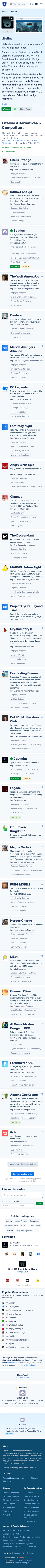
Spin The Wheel (25, 1560)
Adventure (34, 1221)
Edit (5, 104)
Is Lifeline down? (23, 1377)
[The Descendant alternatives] (5, 537)
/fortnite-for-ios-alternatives (14, 1060)
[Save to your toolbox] (8, 31)
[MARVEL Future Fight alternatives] (5, 568)
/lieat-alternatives (9, 954)
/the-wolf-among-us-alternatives (16, 274)
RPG (36, 1231)
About (5, 1481)
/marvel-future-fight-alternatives (16, 565)
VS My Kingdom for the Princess (20, 1340)
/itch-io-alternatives (10, 1129)
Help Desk (13, 1537)
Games (10, 1230)
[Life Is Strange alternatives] (5, 161)
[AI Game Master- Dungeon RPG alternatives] (5, 1025)
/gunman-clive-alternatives (13, 989)
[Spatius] (5, 232)
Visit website (15, 778)
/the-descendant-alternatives (14, 533)
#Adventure (17, 147)
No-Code (11, 1531)
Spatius (21, 1397)
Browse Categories (11, 1493)
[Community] (36, 4)
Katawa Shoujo (10, 84)
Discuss (34, 1478)
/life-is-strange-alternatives (13, 157)
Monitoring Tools (10, 1547)
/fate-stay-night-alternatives (14, 423)
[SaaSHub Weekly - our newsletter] (32, 4)
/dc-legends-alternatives (12, 385)
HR (28, 1540)
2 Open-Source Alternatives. (21, 140)
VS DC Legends (12, 1306)
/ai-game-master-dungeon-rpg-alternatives (20, 1021)
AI (4, 1531)
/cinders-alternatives (10, 313)
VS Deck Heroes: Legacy (16, 1332)
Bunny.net (23, 1558)
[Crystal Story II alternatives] (5, 630)
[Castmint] (5, 760)
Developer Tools (23, 1531)
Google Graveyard (31, 1511)
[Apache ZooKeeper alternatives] (5, 1096)
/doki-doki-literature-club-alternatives (18, 715)
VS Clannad (11, 1317)
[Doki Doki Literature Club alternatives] (5, 718)
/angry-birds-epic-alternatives (14, 462)
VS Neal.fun (11, 1336)
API (11, 1481)
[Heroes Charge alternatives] (5, 922)
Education (32, 1547)
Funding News (9, 1507)
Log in (5, 1201)
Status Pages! (9, 1504)
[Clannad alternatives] (5, 498)
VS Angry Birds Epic (14, 1329)
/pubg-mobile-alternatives (13, 882)
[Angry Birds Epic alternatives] (5, 466)
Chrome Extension (11, 1500)
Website (6, 109)
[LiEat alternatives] (5, 958)
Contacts (25, 1478)
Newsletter (7, 1515)
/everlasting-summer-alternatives (16, 671)
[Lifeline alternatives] (8, 22)
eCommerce (20, 1540)
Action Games (20, 1221)
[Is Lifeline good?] (15, 109)
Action (9, 1221)
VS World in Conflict (14, 1325)
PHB (5, 607)
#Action (27, 147)
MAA (5, 348)
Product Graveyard (32, 1507)
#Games (5, 147)
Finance (22, 1547)
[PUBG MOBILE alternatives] (5, 885)
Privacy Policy (20, 1553)
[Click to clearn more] (22, 1426)
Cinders (33, 91)
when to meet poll (22, 1563)
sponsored (9, 1433)
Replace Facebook (31, 1496)
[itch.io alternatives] (5, 1133)
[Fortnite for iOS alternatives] (5, 1064)
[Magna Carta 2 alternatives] (5, 848)
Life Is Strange (31, 81)
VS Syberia (10, 1343)
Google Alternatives (32, 1500)
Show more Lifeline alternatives (23, 1164)
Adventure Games (11, 1226)
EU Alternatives (13, 1363)
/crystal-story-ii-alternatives (14, 626)
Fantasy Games (34, 1226)
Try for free (15, 267)
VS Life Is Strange (13, 1314)
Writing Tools (8, 1543)
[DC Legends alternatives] (5, 388)
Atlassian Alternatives (33, 1504)
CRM (5, 1537)
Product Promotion (11, 1478)
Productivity (25, 1537)
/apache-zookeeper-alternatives (15, 1092)
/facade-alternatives (10, 785)
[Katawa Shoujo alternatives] (5, 193)
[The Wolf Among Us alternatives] (5, 277)
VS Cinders (11, 1303)
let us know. (31, 1365)
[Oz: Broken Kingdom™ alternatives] (5, 828)
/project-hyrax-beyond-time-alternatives (19, 603)
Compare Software (11, 1496)
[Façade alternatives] (5, 789)
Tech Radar (28, 1493)
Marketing (36, 1537)
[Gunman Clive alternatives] (5, 992)
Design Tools (8, 1534)
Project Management (24, 1231)
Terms (31, 1553)
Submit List (7, 1511)
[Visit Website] (42, 276)
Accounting (8, 1540)
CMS (23, 1225)
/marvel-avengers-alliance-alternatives (18, 344)
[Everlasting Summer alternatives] (5, 674)
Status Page (25, 109)
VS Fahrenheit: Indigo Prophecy (19, 1310)
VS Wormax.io (12, 1321)
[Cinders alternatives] (5, 316)
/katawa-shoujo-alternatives (14, 189)
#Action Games (8, 151)
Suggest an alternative (22, 1174)
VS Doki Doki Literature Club (18, 1347)
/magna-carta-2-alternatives (14, 845)
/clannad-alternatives (11, 494)
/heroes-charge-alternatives (14, 918)
